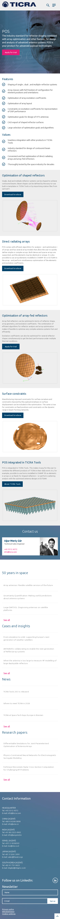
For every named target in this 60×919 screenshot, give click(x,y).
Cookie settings (8, 914)
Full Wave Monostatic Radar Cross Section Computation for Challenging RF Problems (28, 768)
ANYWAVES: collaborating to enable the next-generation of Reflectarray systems (28, 650)
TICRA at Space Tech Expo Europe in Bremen (23, 715)
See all (6, 620)
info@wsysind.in (15, 835)
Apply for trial (11, 52)
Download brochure (12, 194)
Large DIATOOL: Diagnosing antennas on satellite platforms (25, 608)
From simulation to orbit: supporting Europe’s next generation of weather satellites (26, 638)
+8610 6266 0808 (13, 821)
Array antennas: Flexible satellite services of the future (28, 585)
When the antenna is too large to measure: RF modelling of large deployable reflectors (30, 661)
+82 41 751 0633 (12, 865)
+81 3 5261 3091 (12, 854)
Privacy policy (8, 909)
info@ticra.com (10, 552)
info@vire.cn (13, 824)
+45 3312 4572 (10, 549)
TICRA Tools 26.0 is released (16, 692)
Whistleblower (8, 912)
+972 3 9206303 (12, 843)
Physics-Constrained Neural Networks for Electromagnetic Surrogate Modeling (29, 756)
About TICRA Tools (12, 484)
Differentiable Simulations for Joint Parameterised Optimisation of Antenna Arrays (26, 744)
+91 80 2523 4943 (13, 832)
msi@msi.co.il (13, 846)
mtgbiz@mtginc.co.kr (17, 868)
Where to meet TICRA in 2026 (16, 703)
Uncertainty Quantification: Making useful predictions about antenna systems (27, 596)
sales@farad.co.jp (15, 857)
